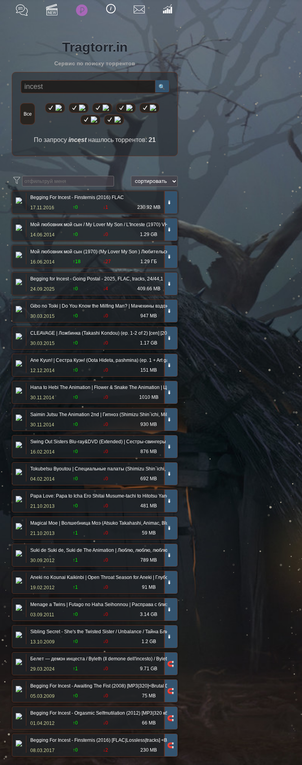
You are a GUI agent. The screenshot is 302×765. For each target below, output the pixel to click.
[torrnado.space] (90, 120)
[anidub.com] (102, 108)
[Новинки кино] (51, 9)
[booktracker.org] (149, 108)
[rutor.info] (55, 108)
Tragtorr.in (95, 46)
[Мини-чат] (22, 10)
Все (28, 114)
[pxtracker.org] (114, 120)
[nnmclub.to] (78, 108)
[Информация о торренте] (18, 201)
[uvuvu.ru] (126, 108)
